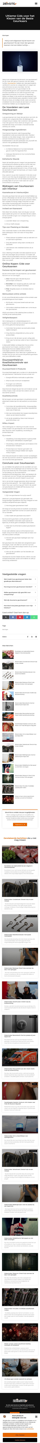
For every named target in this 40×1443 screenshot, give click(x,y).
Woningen (5, 35)
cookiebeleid (29, 1429)
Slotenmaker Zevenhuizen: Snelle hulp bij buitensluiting (17, 1002)
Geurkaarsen (12, 83)
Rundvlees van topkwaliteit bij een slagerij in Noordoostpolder (18, 866)
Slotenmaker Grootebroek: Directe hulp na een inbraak (18, 900)
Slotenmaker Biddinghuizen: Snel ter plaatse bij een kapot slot (19, 1205)
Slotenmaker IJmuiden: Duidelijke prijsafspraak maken (19, 1309)
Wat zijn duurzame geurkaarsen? (20, 600)
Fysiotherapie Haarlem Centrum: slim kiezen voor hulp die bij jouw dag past (19, 1103)
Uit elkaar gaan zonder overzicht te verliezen (18, 1379)
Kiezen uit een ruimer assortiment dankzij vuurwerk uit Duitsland (17, 1344)
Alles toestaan (20, 1435)
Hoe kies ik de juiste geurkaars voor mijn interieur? (20, 607)
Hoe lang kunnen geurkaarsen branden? (20, 587)
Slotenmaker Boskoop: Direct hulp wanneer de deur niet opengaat (18, 968)
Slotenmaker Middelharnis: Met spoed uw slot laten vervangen (18, 1238)
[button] (36, 1417)
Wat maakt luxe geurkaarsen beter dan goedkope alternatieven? (20, 580)
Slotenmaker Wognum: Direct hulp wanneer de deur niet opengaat (19, 1274)
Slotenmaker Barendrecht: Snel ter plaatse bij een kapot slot (19, 1036)
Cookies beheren (20, 1440)
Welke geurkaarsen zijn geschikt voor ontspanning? (20, 593)
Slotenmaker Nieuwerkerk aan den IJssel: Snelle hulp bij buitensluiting (19, 1069)
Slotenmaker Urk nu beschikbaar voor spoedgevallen (16, 1136)
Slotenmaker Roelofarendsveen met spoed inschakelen (17, 935)
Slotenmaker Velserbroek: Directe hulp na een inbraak (18, 1170)
